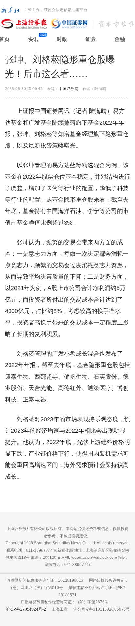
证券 (91, 39)
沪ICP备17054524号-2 (26, 609)
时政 (62, 39)
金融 (119, 39)
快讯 (33, 39)
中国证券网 (68, 89)
